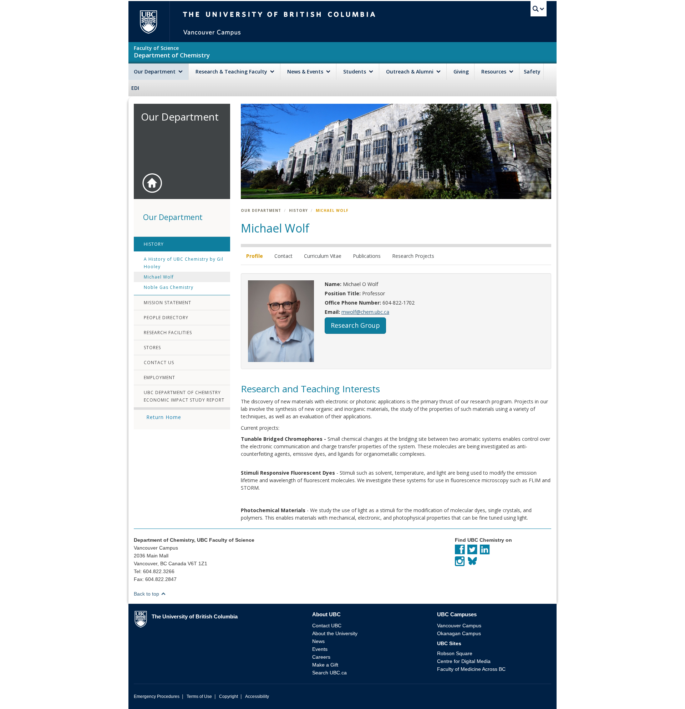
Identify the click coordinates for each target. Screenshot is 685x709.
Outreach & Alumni (410, 71)
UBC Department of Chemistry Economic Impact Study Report (184, 396)
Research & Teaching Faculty (232, 71)
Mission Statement (167, 303)
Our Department (155, 71)
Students (355, 71)
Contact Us (159, 362)
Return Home (163, 417)
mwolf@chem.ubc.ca (365, 311)
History (154, 244)
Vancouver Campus (459, 625)
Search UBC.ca (329, 672)
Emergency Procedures (156, 696)
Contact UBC (326, 625)
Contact (283, 256)
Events (320, 649)
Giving (461, 71)
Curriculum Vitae (322, 256)
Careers (321, 657)
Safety (532, 71)
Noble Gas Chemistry (168, 287)
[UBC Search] (539, 9)
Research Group (355, 325)
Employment (159, 377)
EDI (135, 88)
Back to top (147, 594)
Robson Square (454, 653)
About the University (334, 633)
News (318, 641)
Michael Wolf (159, 277)
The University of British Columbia (148, 21)
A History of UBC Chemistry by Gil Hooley (183, 263)
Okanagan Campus (459, 633)
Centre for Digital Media (464, 661)
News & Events (306, 71)
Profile (254, 256)
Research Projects (413, 256)
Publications (367, 256)
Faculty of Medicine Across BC (471, 669)
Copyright (228, 696)
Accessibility (257, 696)
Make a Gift (325, 665)
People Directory (166, 318)
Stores (152, 348)
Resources (494, 71)
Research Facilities (168, 333)
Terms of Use (199, 696)
